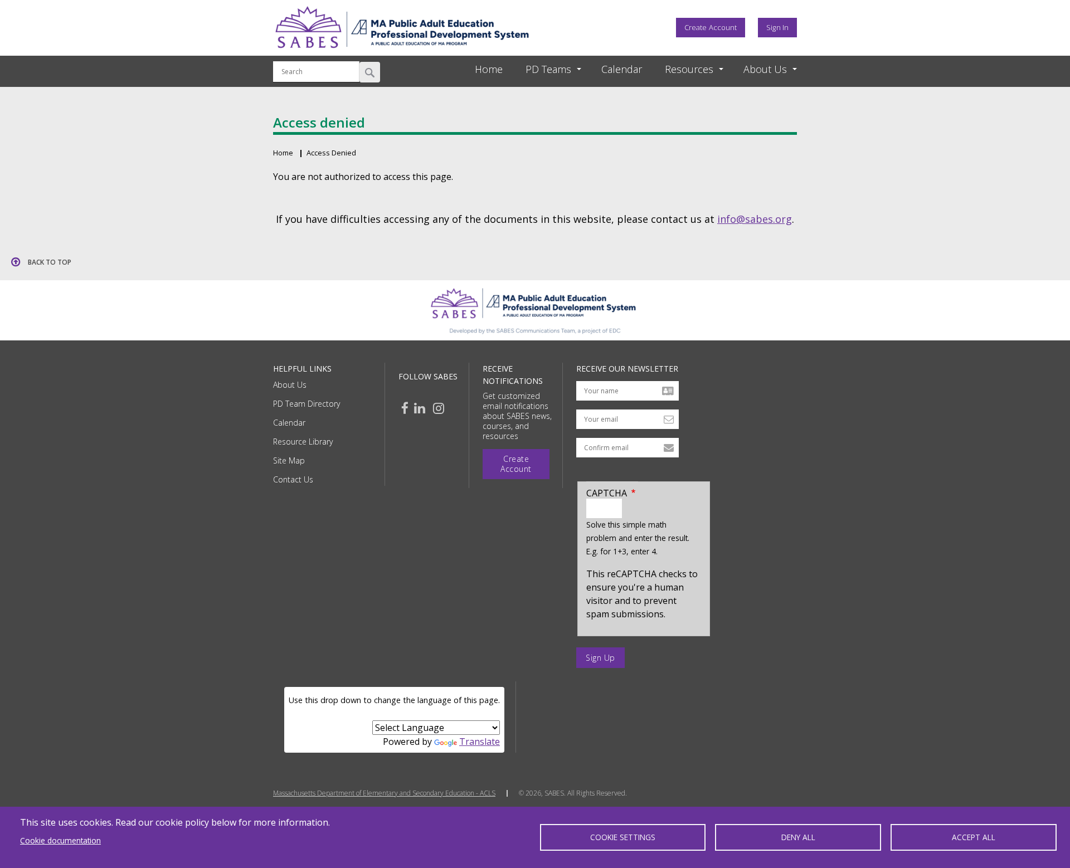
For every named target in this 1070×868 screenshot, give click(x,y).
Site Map (289, 460)
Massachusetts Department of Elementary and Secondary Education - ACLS (384, 793)
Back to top (49, 262)
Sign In (777, 27)
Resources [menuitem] (689, 69)
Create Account (710, 27)
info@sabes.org (754, 219)
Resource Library (303, 441)
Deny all (798, 837)
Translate (479, 741)
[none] (543, 69)
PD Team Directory (306, 403)
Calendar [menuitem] (621, 69)
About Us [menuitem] (765, 69)
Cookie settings (622, 837)
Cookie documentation (60, 840)
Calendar (289, 422)
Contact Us (293, 479)
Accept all (973, 837)
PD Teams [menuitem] (548, 69)
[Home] (402, 52)
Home (283, 153)
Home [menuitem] (489, 69)
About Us (290, 384)
